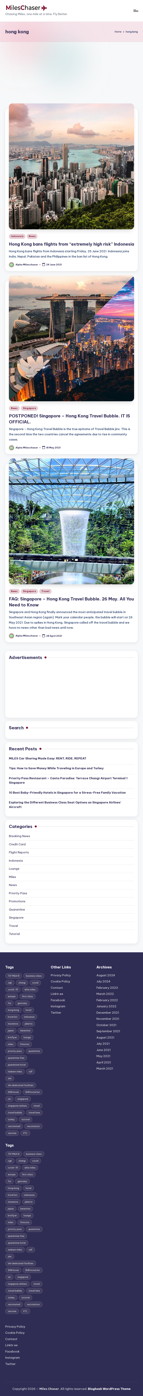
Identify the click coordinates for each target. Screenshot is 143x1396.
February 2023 (107, 988)
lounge (27, 1037)
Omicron (24, 1044)
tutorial (25, 1119)
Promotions (17, 901)
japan (11, 1030)
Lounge (14, 869)
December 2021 (107, 1013)
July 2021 (103, 1044)
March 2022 (105, 994)
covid (35, 982)
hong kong (13, 1010)
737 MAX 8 (13, 975)
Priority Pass (18, 893)
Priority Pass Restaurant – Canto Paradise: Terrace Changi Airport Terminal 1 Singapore (68, 780)
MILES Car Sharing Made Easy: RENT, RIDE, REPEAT (47, 758)
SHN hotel (13, 1092)
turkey (11, 1119)
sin (9, 1098)
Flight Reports (19, 852)
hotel (28, 1010)
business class (34, 975)
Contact (11, 1339)
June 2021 (103, 1050)
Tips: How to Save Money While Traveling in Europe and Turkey (56, 768)
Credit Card (17, 844)
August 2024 (105, 975)
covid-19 (13, 989)
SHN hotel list (32, 1092)
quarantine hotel (17, 1064)
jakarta (28, 1023)
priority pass (15, 1051)
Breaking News (19, 836)
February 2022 (107, 1000)
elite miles (30, 989)
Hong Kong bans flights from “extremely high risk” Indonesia (71, 244)
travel (36, 1105)
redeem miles (15, 1071)
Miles (12, 877)
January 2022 (106, 1006)
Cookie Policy (15, 1333)
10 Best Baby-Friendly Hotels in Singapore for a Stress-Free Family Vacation (67, 793)
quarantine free (16, 1057)
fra (9, 1003)
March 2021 (104, 1068)
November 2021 (107, 1019)
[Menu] (135, 10)
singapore (22, 1098)
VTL (25, 1133)
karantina (25, 1030)
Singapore (29, 408)
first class (27, 996)
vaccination (33, 1126)
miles (10, 1044)
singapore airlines (17, 1105)
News (32, 236)
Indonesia (17, 236)
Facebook (12, 1351)
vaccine (12, 1133)
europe (12, 996)
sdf (30, 1071)
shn (10, 1078)
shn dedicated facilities (20, 1085)
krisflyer (12, 1037)
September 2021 (108, 1031)
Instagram (12, 1358)
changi (22, 982)
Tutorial (14, 934)
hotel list (12, 1016)
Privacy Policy (15, 1327)
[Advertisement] (71, 68)
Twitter (10, 1364)
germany (22, 1003)
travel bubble (15, 1112)
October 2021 (106, 1025)
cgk (10, 982)
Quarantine (17, 909)
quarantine (34, 1051)
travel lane (34, 1112)
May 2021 (103, 1056)
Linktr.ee (11, 1345)
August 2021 (105, 1037)
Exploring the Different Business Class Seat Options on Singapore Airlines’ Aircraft (65, 804)
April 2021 (103, 1062)
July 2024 (103, 981)
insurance (13, 1023)
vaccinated (14, 1126)
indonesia (29, 1016)
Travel (45, 591)
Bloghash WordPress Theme (109, 1389)
